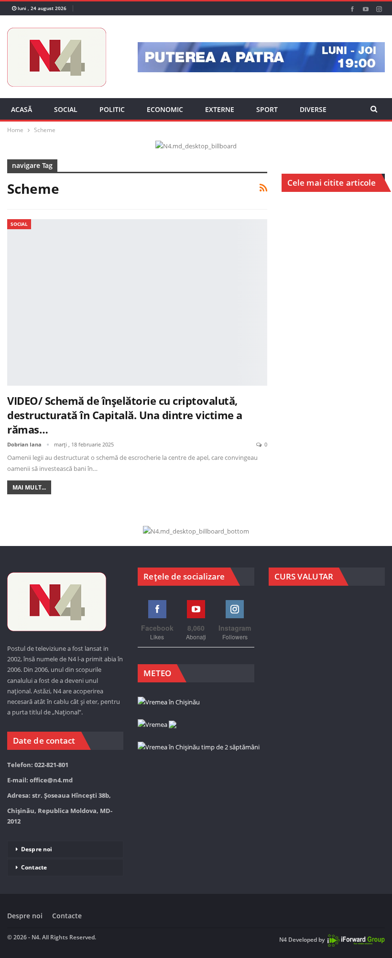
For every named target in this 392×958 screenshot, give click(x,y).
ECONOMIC (165, 109)
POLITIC (112, 109)
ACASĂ (21, 109)
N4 (283, 940)
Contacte (34, 867)
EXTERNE (219, 109)
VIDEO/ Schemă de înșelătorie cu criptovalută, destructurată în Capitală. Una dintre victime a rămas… (124, 414)
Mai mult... (29, 487)
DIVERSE (313, 109)
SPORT (267, 109)
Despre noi (36, 849)
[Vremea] (157, 725)
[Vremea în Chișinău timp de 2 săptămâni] (199, 747)
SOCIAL (65, 109)
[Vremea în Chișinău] (169, 702)
